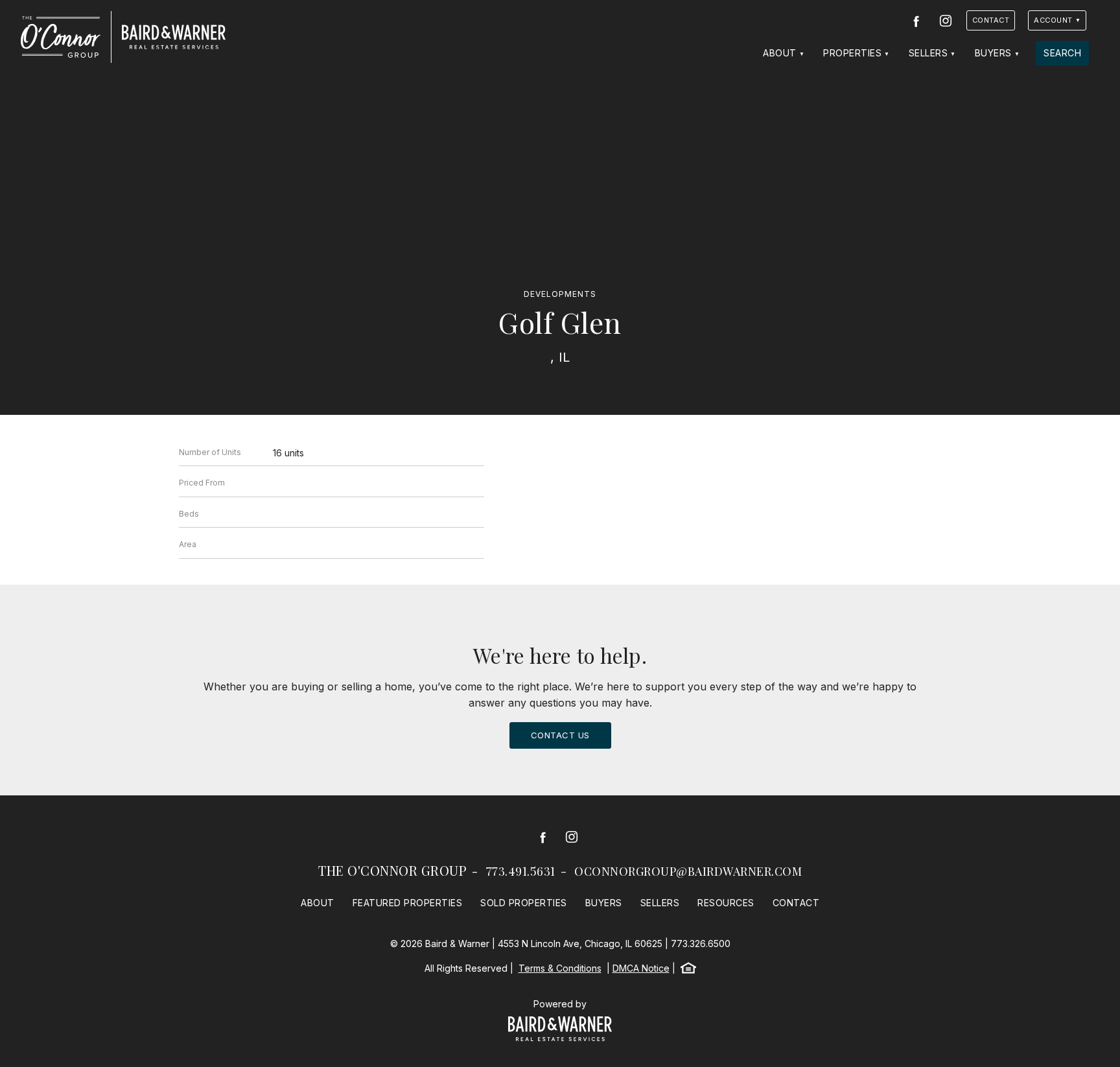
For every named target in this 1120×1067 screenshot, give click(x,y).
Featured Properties (408, 902)
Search (1062, 52)
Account (1053, 20)
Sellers (928, 52)
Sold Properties (523, 902)
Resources (725, 902)
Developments (560, 294)
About (780, 52)
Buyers (993, 52)
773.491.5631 (520, 871)
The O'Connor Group (392, 870)
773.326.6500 (700, 943)
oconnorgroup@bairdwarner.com (688, 871)
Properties (852, 52)
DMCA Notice (641, 968)
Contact (991, 20)
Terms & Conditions (560, 968)
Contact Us (560, 735)
